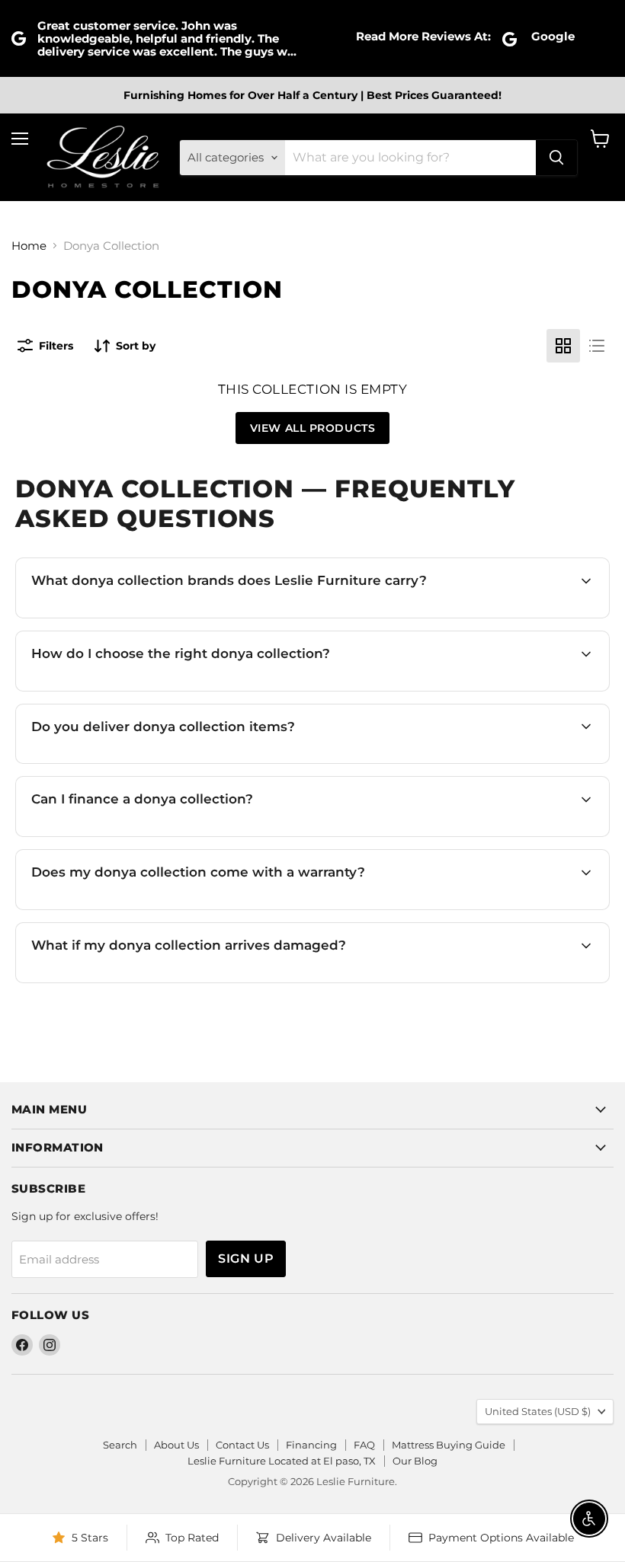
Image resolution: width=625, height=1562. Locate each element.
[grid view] (563, 346)
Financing (311, 1445)
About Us (176, 1445)
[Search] (556, 157)
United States (538, 1411)
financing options (156, 834)
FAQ (364, 1445)
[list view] (597, 346)
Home (28, 245)
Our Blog (415, 1461)
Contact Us (242, 1445)
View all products (313, 428)
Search (120, 1445)
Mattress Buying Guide (448, 1445)
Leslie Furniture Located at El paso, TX (282, 1461)
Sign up (246, 1258)
